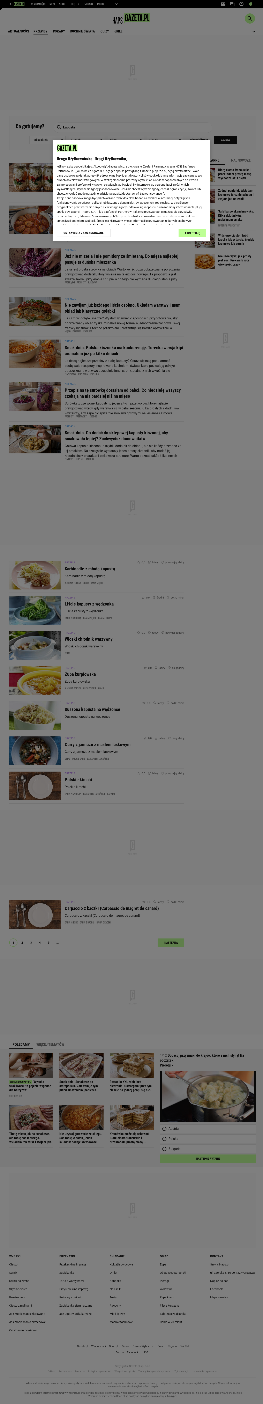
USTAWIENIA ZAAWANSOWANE (83, 233)
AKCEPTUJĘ (192, 233)
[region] (131, 190)
